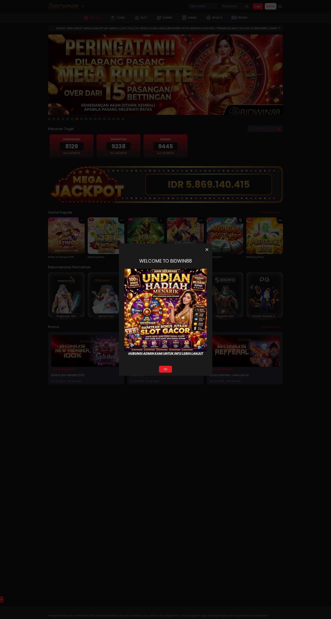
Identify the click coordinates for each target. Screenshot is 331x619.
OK (165, 369)
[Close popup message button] (207, 249)
